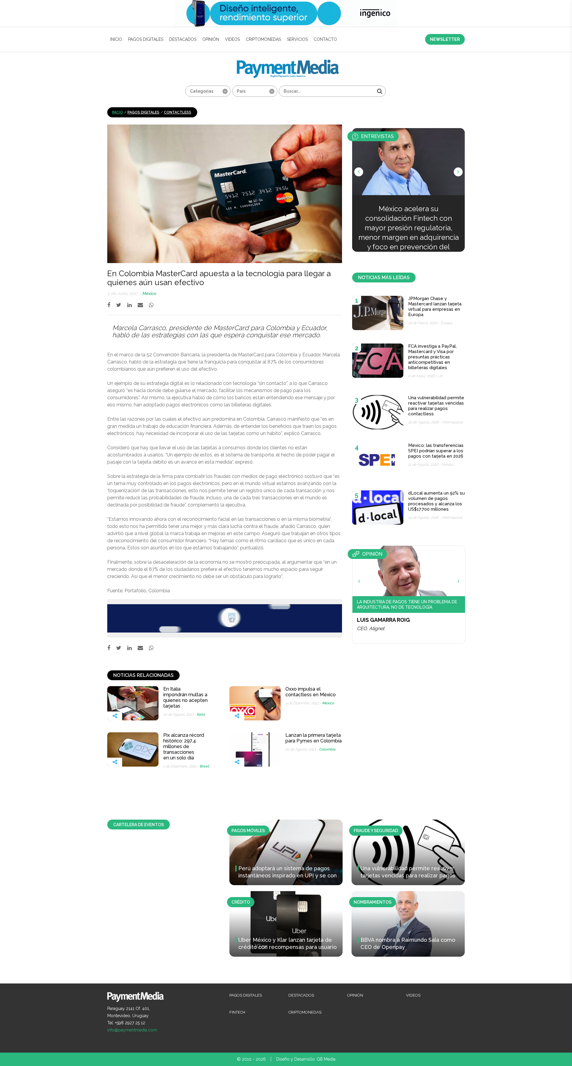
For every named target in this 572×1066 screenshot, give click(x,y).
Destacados (182, 39)
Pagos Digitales (145, 39)
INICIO (116, 39)
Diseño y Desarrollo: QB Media (305, 1059)
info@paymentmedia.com (132, 1030)
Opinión (210, 39)
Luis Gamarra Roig (383, 620)
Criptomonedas (263, 39)
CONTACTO (325, 39)
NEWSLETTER (445, 39)
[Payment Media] (288, 62)
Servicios (297, 39)
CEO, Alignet (370, 628)
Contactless (177, 112)
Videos (232, 39)
